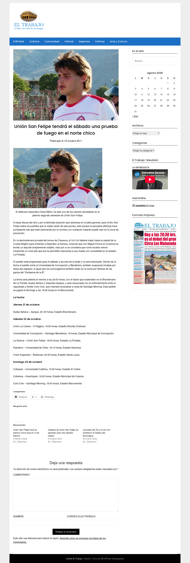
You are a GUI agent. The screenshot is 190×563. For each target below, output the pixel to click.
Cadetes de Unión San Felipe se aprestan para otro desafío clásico (63, 432)
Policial (69, 41)
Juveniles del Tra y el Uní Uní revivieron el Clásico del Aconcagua (96, 432)
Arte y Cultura (118, 41)
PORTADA (18, 41)
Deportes (84, 41)
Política (100, 41)
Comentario (22, 474)
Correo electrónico (81, 516)
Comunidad (52, 41)
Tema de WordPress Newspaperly (108, 558)
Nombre (18, 516)
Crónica (34, 41)
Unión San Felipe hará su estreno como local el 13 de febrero (26, 432)
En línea (143, 205)
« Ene (135, 116)
